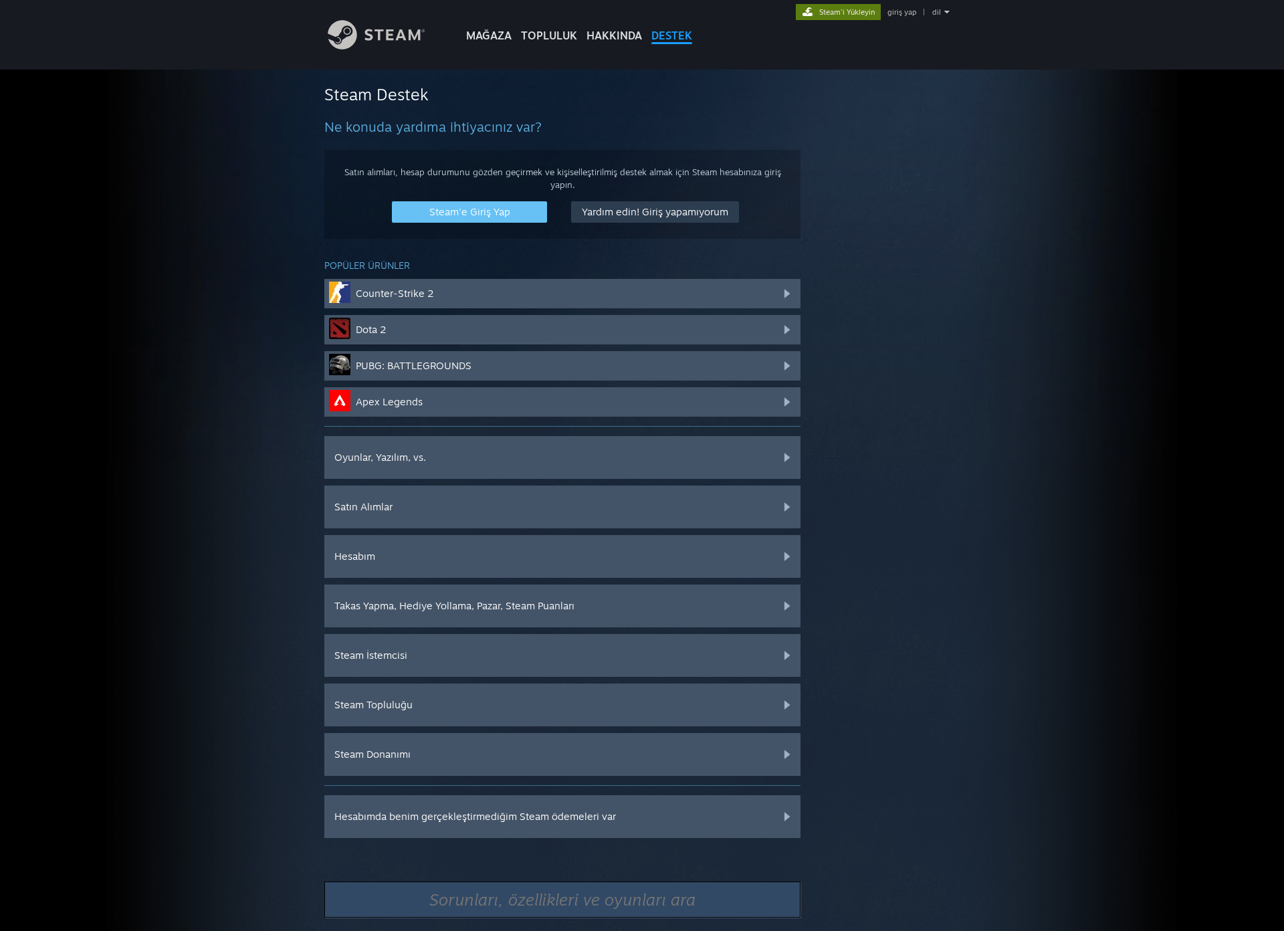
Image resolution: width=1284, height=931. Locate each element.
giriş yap (901, 12)
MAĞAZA (489, 35)
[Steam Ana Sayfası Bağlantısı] (376, 45)
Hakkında (614, 35)
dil (936, 12)
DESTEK (671, 35)
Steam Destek (376, 94)
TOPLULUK (549, 35)
